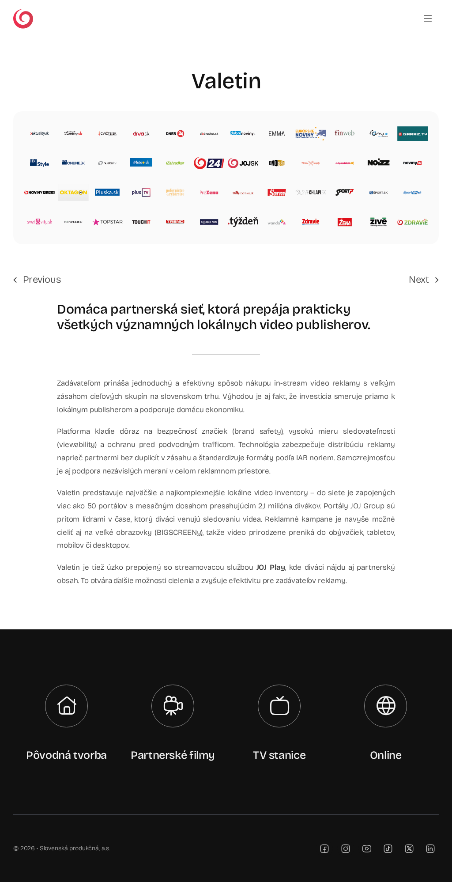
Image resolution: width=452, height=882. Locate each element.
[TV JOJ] (23, 12)
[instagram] (345, 848)
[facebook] (324, 848)
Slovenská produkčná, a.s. (75, 848)
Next (419, 279)
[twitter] (409, 848)
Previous (42, 279)
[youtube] (366, 848)
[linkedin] (430, 848)
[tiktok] (388, 848)
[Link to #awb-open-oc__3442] (427, 18)
